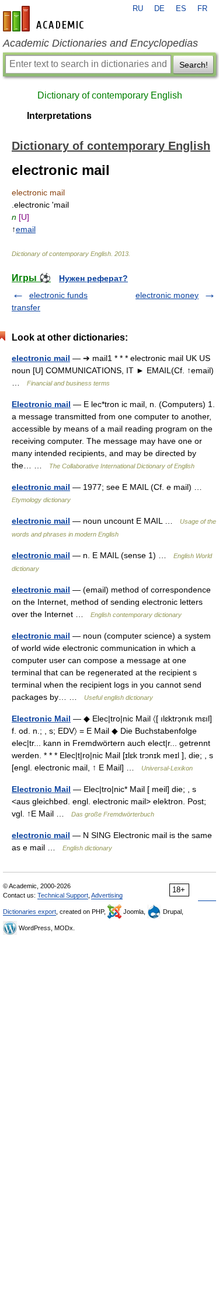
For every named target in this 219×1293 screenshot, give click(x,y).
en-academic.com (45, 18)
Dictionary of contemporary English (109, 95)
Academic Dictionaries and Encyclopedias (100, 43)
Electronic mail (41, 404)
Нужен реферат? (93, 278)
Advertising (107, 895)
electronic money (167, 295)
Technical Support (62, 895)
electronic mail (41, 358)
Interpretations (59, 116)
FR (202, 9)
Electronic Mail (41, 718)
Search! (193, 64)
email (26, 229)
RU (138, 9)
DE (159, 9)
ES (181, 9)
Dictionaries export (29, 911)
